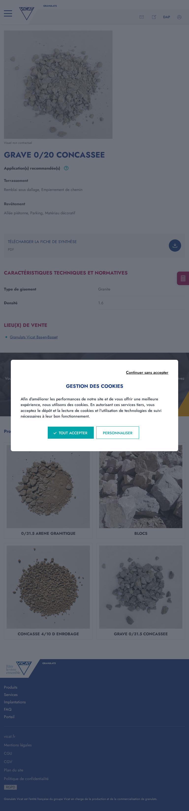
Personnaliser (117, 433)
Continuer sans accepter (147, 372)
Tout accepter (73, 433)
